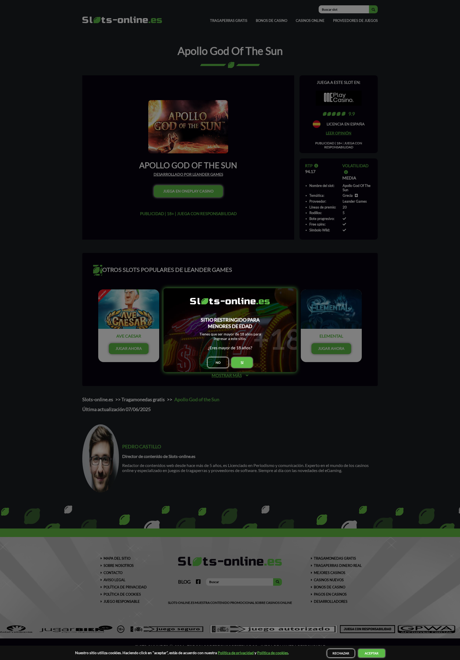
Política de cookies (272, 652)
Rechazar (340, 653)
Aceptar (372, 653)
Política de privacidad (236, 652)
